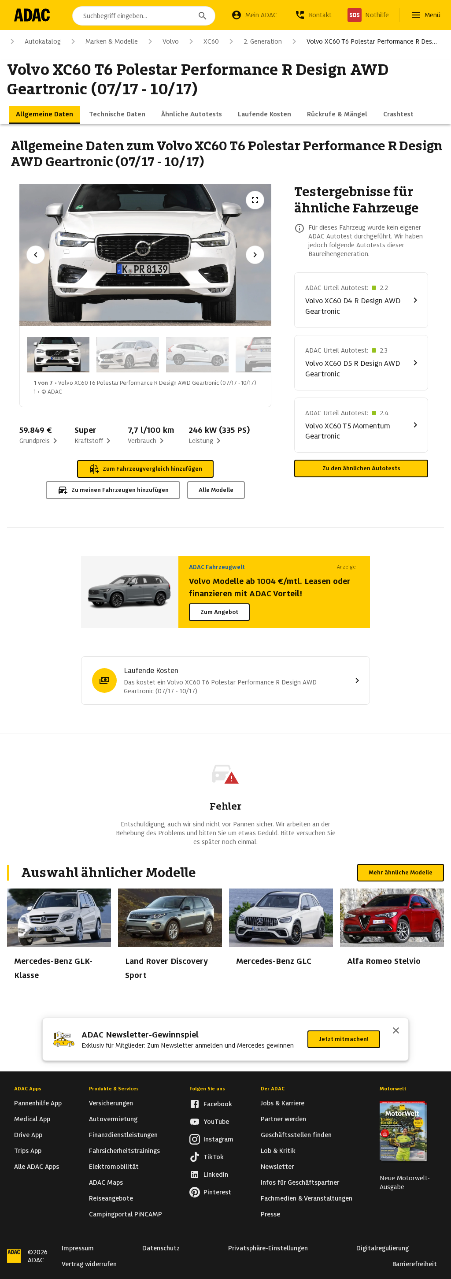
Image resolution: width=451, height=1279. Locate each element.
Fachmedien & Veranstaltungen (306, 1198)
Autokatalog (43, 41)
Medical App (32, 1119)
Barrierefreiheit (414, 1264)
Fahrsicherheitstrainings (124, 1151)
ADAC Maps (106, 1182)
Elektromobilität (114, 1167)
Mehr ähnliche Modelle (401, 872)
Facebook (217, 1104)
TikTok (213, 1157)
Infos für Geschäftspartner (300, 1182)
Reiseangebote (111, 1198)
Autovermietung (113, 1119)
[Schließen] (396, 1031)
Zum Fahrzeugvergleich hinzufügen (152, 468)
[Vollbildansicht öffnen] (255, 200)
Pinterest (217, 1192)
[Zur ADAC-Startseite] (32, 15)
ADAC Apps (27, 1089)
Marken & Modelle (111, 41)
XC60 (211, 41)
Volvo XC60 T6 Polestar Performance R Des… (372, 41)
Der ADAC (273, 1089)
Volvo (171, 41)
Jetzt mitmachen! (344, 1039)
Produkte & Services (114, 1089)
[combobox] (143, 16)
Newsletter (277, 1167)
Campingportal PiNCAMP (125, 1214)
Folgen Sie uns (207, 1089)
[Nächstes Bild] (255, 254)
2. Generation (263, 41)
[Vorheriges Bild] (35, 254)
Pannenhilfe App (38, 1103)
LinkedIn (215, 1175)
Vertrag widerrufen (89, 1264)
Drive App (28, 1135)
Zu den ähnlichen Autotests (361, 468)
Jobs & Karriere (282, 1103)
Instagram (218, 1139)
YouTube (216, 1122)
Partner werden (283, 1119)
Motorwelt (393, 1089)
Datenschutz (161, 1248)
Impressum (78, 1248)
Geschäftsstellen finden (296, 1135)
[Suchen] (202, 16)
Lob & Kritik (278, 1151)
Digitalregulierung (382, 1248)
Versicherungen (111, 1103)
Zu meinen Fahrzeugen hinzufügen (120, 490)
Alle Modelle (216, 490)
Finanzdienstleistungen (123, 1135)
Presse (270, 1214)
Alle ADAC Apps (36, 1167)
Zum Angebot (219, 612)
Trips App (27, 1151)
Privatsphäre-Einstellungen (268, 1248)
